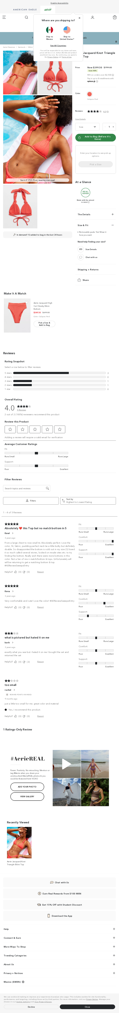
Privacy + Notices (13, 973)
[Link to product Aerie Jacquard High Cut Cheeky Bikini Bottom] (17, 315)
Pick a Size (95, 164)
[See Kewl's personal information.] (12, 533)
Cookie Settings (23, 1001)
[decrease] (105, 127)
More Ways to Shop (15, 946)
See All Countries (58, 45)
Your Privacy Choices (43, 1001)
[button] (49, 33)
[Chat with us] (81, 257)
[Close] (79, 18)
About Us (9, 964)
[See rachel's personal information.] (14, 690)
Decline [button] (31, 1006)
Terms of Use (67, 57)
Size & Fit (83, 225)
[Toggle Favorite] (26, 302)
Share (86, 279)
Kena (7, 591)
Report (40, 571)
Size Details (80, 119)
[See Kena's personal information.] (12, 591)
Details (83, 37)
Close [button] (87, 1006)
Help (6, 928)
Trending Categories (15, 955)
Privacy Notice (92, 999)
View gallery (27, 796)
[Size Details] (81, 249)
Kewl (7, 533)
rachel (8, 689)
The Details (84, 214)
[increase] (113, 127)
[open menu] (4, 17)
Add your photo (27, 786)
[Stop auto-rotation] (116, 42)
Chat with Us (62, 882)
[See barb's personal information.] (12, 642)
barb (7, 642)
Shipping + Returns (88, 269)
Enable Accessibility (59, 3)
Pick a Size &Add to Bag (44, 323)
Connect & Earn (12, 937)
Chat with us (91, 257)
